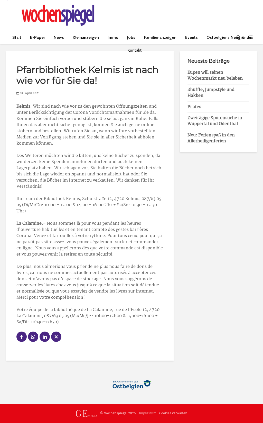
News (59, 37)
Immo (113, 37)
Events (191, 37)
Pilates (194, 107)
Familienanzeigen (160, 37)
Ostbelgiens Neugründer (229, 37)
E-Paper (37, 37)
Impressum (147, 413)
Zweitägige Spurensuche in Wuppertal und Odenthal (214, 121)
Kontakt (134, 50)
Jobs (131, 37)
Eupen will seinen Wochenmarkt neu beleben (215, 75)
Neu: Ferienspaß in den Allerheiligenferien (211, 138)
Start (16, 37)
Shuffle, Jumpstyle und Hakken (210, 92)
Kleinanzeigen (86, 37)
